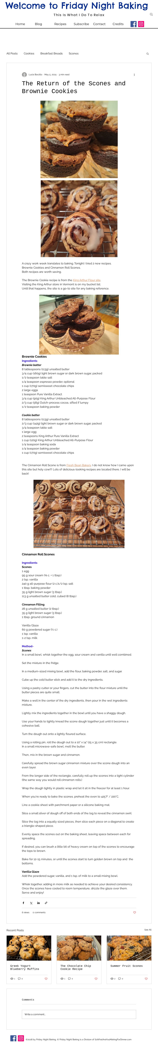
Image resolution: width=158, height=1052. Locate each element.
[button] (147, 53)
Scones (74, 53)
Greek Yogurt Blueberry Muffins (24, 967)
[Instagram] (141, 24)
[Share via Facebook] (23, 902)
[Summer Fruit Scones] (129, 948)
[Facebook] (134, 24)
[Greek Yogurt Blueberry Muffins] (29, 948)
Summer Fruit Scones (126, 966)
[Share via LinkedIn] (38, 902)
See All (148, 929)
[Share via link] (46, 902)
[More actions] (134, 75)
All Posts (12, 53)
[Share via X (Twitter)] (30, 902)
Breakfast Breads (51, 53)
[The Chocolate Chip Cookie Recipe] (79, 948)
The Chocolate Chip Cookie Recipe (75, 967)
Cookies (29, 53)
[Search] (151, 14)
